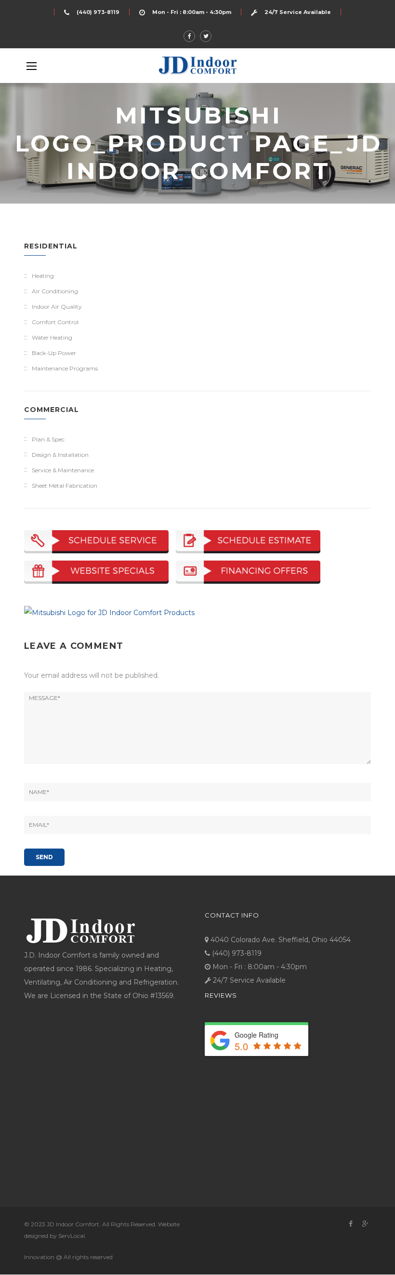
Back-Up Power (54, 352)
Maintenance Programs (65, 368)
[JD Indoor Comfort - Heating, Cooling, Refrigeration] (197, 65)
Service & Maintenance (63, 470)
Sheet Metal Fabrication (64, 485)
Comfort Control (55, 322)
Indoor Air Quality (57, 306)
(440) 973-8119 (98, 12)
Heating (43, 275)
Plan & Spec (48, 439)
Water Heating (52, 337)
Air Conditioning (55, 291)
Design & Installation (60, 454)
